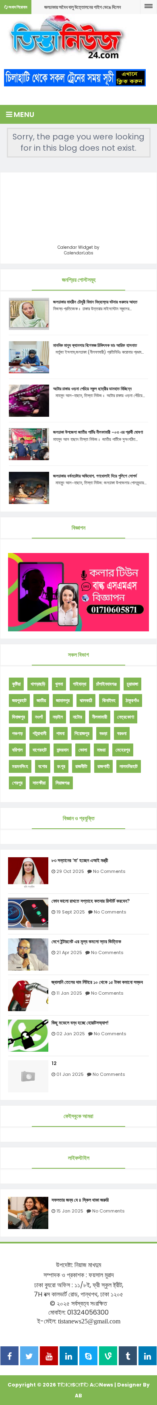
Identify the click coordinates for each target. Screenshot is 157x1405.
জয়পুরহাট (19, 700)
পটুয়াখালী (39, 733)
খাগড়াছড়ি (38, 683)
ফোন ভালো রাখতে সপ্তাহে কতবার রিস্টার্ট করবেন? (91, 901)
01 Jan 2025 (70, 1074)
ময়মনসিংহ (20, 766)
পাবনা (60, 733)
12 (54, 1063)
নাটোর (77, 716)
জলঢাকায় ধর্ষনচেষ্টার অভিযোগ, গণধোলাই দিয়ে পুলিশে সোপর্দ (95, 476)
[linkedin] (69, 1357)
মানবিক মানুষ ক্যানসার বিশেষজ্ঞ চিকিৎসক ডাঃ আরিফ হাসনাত (95, 345)
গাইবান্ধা (79, 683)
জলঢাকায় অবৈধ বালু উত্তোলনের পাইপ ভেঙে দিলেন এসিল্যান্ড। (82, 9)
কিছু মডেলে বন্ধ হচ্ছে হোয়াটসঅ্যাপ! (80, 1023)
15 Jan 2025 (69, 1211)
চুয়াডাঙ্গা (132, 683)
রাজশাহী (103, 766)
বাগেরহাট (40, 749)
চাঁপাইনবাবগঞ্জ (106, 683)
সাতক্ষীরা (39, 782)
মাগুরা (101, 749)
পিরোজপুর (81, 733)
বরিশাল (17, 749)
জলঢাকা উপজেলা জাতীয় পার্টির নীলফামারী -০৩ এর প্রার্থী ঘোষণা (98, 432)
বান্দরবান (62, 749)
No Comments (109, 871)
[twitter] (29, 1357)
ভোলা (82, 749)
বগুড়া (103, 733)
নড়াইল (58, 716)
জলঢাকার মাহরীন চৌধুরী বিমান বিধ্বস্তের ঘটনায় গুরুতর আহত (95, 302)
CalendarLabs (78, 253)
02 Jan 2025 (70, 1033)
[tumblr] (128, 1357)
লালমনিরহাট (129, 766)
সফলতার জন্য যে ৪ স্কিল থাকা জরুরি (80, 1200)
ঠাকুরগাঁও (132, 700)
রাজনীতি (81, 766)
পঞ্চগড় (17, 733)
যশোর (42, 766)
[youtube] (49, 1357)
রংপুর (61, 766)
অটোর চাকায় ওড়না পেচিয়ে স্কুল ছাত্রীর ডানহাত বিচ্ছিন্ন (92, 388)
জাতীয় (41, 700)
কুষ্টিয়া (16, 683)
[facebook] (9, 1357)
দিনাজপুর (18, 716)
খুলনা (59, 683)
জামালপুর (63, 700)
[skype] (88, 1357)
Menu (23, 114)
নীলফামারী (99, 716)
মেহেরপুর (123, 749)
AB (78, 1395)
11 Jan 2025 (69, 993)
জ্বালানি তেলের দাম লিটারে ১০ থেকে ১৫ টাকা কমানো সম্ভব (97, 982)
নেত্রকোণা (125, 716)
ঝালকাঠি (86, 700)
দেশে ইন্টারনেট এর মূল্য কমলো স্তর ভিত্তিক (86, 941)
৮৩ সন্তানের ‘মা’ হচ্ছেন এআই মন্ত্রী (80, 860)
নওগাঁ (39, 716)
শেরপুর (17, 782)
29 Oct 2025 (70, 871)
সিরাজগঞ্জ (63, 782)
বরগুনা (121, 733)
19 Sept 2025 (70, 912)
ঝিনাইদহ (109, 700)
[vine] (108, 1357)
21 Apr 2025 (69, 952)
